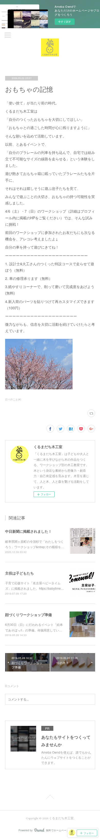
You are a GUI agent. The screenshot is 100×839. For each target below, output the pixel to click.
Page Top (50, 798)
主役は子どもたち (19, 573)
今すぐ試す (64, 21)
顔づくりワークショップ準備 (28, 614)
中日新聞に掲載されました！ (28, 531)
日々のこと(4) (13, 399)
